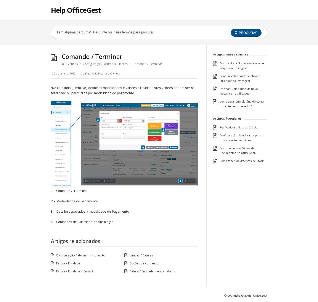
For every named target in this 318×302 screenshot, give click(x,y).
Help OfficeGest (76, 10)
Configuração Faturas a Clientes (105, 64)
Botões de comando (144, 263)
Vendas (73, 64)
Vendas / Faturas (141, 255)
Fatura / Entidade (68, 263)
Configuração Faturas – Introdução (80, 255)
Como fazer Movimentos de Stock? (242, 161)
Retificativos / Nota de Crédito (239, 127)
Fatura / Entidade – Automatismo (153, 271)
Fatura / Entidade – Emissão (75, 271)
